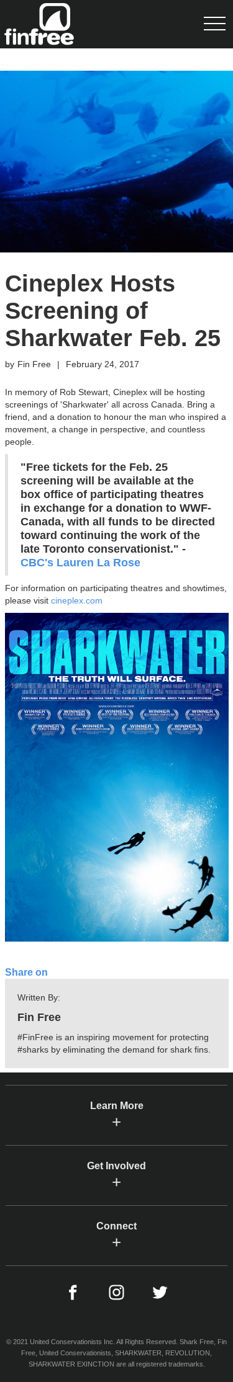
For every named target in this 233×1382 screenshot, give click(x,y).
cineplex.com (77, 600)
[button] (214, 24)
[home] (37, 24)
